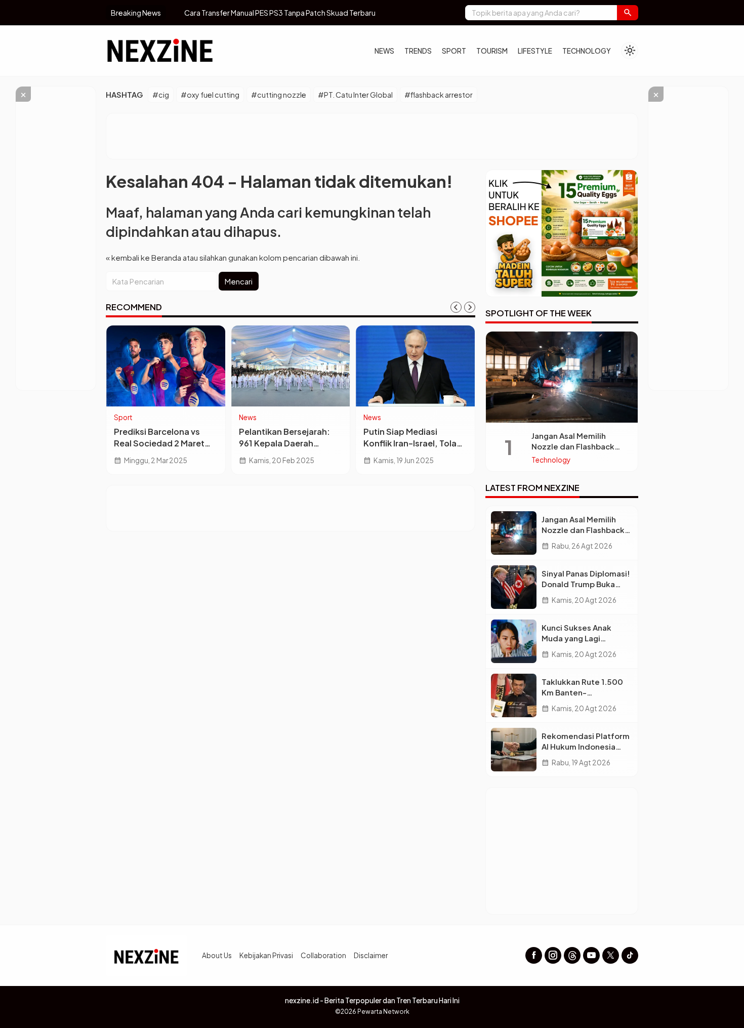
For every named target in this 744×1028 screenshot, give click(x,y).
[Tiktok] (630, 955)
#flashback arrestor (438, 94)
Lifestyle (535, 51)
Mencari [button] (239, 281)
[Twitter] (610, 955)
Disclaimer (371, 955)
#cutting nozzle (278, 94)
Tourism (492, 51)
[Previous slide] (456, 307)
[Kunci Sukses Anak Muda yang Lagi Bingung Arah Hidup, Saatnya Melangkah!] (513, 641)
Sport (454, 51)
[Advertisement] (372, 136)
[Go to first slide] (469, 307)
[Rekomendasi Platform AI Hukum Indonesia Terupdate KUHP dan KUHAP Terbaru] (513, 749)
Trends (418, 51)
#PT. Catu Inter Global (355, 94)
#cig (160, 94)
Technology (586, 51)
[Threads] (572, 955)
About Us (217, 955)
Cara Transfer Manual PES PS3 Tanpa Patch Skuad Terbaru (266, 12)
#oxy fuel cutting (210, 94)
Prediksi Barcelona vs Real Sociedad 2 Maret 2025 (159, 443)
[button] (627, 12)
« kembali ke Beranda (143, 257)
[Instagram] (553, 955)
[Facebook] (533, 955)
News (384, 51)
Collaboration (323, 955)
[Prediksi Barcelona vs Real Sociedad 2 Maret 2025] (165, 365)
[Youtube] (591, 955)
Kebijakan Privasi (266, 955)
